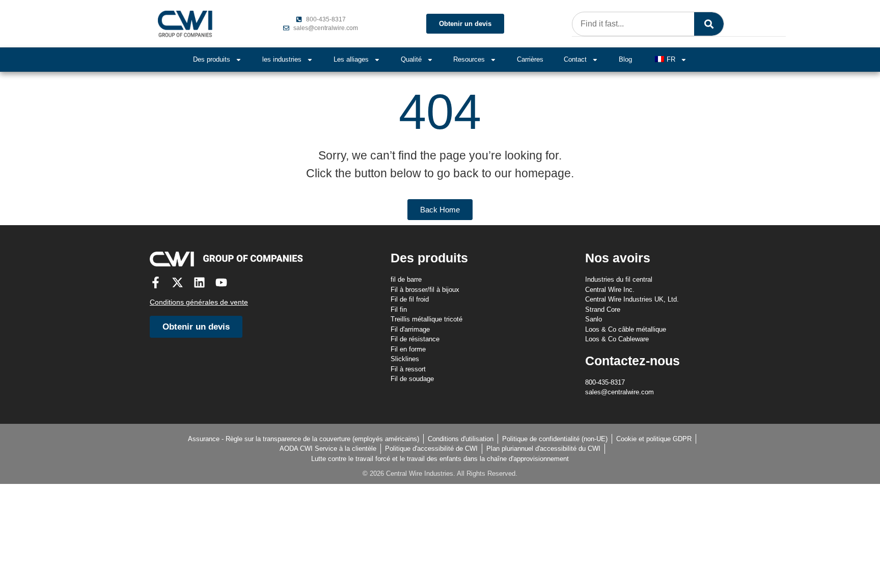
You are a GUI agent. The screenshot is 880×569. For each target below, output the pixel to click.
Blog (625, 59)
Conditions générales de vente (199, 302)
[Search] (709, 24)
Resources (469, 59)
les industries (281, 59)
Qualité (411, 59)
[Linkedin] (199, 282)
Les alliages (351, 59)
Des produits (211, 59)
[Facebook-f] (155, 282)
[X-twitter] (177, 282)
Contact (575, 59)
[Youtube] (221, 282)
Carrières (530, 59)
